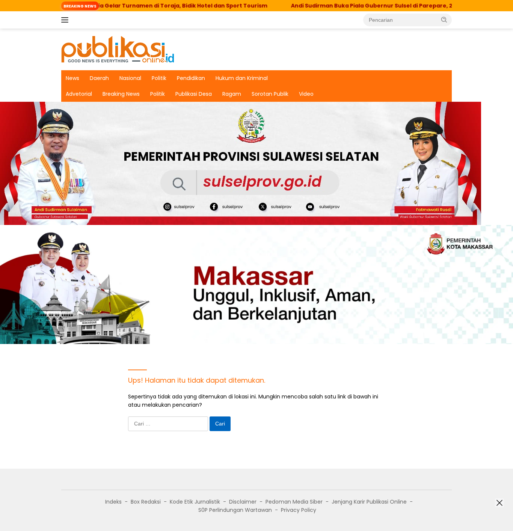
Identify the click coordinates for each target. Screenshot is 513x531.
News (72, 78)
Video (306, 94)
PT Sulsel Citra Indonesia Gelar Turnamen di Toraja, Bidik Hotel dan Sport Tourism (124, 5)
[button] (444, 20)
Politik (159, 78)
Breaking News (121, 94)
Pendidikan (191, 78)
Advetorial (79, 94)
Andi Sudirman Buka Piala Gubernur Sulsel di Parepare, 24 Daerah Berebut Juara (381, 5)
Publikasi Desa (193, 94)
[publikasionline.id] (117, 49)
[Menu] (66, 20)
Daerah (99, 78)
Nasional (130, 78)
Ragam (231, 94)
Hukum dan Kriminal (242, 78)
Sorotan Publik (270, 94)
